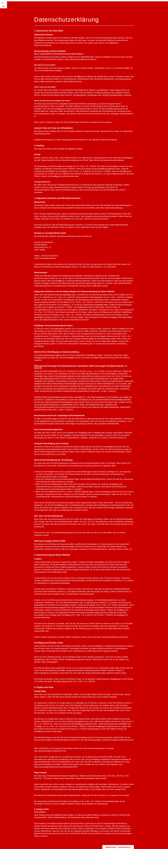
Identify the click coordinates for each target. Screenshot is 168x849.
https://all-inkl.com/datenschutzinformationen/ (106, 160)
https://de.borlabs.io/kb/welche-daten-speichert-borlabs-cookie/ (101, 673)
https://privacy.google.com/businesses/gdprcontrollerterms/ (57, 740)
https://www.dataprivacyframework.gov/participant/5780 (55, 767)
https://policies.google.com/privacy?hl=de (50, 751)
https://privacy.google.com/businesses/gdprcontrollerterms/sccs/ (109, 740)
